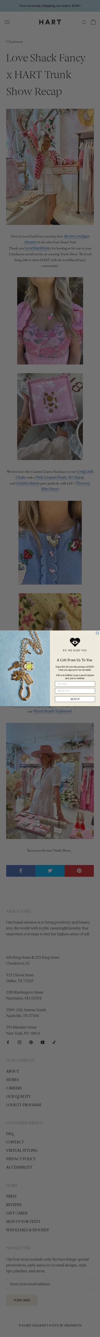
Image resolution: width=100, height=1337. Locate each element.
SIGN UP (75, 699)
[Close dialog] (97, 633)
